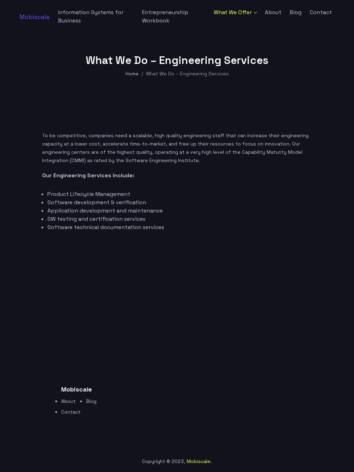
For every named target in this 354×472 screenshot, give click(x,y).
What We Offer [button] (233, 12)
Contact (321, 12)
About (273, 12)
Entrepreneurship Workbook (165, 16)
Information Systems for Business (90, 16)
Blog (295, 12)
